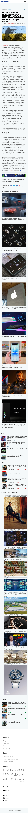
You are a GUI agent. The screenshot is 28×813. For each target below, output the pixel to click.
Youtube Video (11, 469)
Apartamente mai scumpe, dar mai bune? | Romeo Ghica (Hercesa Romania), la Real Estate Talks (15, 631)
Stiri (10, 9)
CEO (11, 170)
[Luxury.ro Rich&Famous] (8, 771)
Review (9, 706)
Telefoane (15, 718)
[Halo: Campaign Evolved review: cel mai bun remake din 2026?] (4, 723)
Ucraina (17, 136)
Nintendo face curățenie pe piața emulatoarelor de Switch (15, 456)
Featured (4, 9)
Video (18, 469)
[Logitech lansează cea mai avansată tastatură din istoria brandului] (14, 323)
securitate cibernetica (8, 181)
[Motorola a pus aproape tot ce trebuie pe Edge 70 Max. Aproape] (4, 474)
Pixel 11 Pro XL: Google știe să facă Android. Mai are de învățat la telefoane (17, 485)
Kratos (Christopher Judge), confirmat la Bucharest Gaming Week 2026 (16, 443)
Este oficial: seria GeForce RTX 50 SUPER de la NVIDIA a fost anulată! (17, 449)
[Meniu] (25, 2)
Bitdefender (5, 45)
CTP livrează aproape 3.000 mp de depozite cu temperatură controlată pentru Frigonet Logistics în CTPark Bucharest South (15, 594)
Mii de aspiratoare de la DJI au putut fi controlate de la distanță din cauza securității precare (13, 220)
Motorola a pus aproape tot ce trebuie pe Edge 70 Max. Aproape (17, 472)
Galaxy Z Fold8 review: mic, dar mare (16, 714)
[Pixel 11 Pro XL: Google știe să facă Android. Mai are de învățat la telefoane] (4, 486)
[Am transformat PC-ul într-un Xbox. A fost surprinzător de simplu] (4, 480)
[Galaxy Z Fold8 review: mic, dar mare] (4, 716)
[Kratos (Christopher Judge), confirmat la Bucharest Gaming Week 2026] (3, 444)
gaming (9, 440)
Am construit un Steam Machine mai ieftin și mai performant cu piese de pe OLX (17, 709)
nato (15, 179)
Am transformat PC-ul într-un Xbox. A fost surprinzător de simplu (17, 479)
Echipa (5, 745)
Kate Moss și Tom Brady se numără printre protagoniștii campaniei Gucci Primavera (15, 495)
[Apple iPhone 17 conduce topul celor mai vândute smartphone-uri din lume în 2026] (14, 352)
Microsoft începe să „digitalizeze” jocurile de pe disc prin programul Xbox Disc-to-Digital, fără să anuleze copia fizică (13, 426)
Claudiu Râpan (10, 23)
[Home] (5, 1)
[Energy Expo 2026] (14, 176)
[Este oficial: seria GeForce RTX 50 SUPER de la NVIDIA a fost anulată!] (3, 450)
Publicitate (6, 743)
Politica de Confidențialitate (10, 759)
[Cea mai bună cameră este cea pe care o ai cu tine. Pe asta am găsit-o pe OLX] (4, 467)
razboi (19, 179)
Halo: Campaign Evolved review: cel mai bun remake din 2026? (16, 721)
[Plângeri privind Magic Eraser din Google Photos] (14, 265)
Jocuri (9, 725)
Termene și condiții (8, 761)
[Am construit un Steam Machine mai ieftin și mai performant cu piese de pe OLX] (4, 710)
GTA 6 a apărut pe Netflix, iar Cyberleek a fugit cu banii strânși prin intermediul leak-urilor (17, 437)
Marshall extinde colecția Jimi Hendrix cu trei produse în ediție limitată (15, 530)
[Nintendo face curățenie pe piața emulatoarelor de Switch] (3, 457)
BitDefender (10, 179)
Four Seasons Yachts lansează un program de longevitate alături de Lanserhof (15, 547)
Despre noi (6, 741)
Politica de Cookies (8, 756)
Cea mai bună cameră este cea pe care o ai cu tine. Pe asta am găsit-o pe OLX (17, 466)
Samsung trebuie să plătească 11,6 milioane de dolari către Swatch (13, 615)
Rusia (22, 179)
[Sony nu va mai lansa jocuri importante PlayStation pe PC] (14, 382)
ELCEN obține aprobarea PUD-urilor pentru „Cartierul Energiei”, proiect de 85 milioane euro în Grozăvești (15, 648)
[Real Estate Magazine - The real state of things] (19, 770)
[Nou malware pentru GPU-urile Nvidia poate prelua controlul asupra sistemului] (14, 235)
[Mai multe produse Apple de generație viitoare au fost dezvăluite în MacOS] (14, 294)
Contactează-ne (7, 748)
